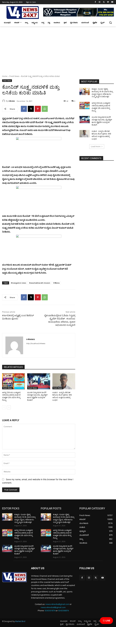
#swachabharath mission (39, 283)
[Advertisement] (58, 49)
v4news (11, 101)
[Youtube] (112, 2)
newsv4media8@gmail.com (53, 607)
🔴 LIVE (106, 620)
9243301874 (50, 610)
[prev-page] (4, 407)
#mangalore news (18, 283)
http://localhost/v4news (35, 343)
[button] (110, 22)
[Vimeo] (108, 2)
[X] (104, 2)
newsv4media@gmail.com (57, 604)
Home (4, 76)
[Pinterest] (38, 109)
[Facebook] (95, 2)
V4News (56, 283)
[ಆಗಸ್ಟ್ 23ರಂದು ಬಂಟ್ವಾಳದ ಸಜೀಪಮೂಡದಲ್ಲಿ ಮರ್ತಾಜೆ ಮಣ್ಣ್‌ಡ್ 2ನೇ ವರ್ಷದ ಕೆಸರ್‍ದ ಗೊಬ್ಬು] (13, 381)
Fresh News (14, 76)
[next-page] (9, 407)
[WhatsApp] (45, 109)
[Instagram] (99, 2)
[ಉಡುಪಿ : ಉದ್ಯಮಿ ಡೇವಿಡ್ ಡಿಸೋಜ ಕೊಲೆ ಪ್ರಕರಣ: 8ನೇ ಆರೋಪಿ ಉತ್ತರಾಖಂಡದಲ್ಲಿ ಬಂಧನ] (63, 381)
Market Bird (20, 621)
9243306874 (63, 610)
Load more (95, 146)
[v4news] (4, 100)
